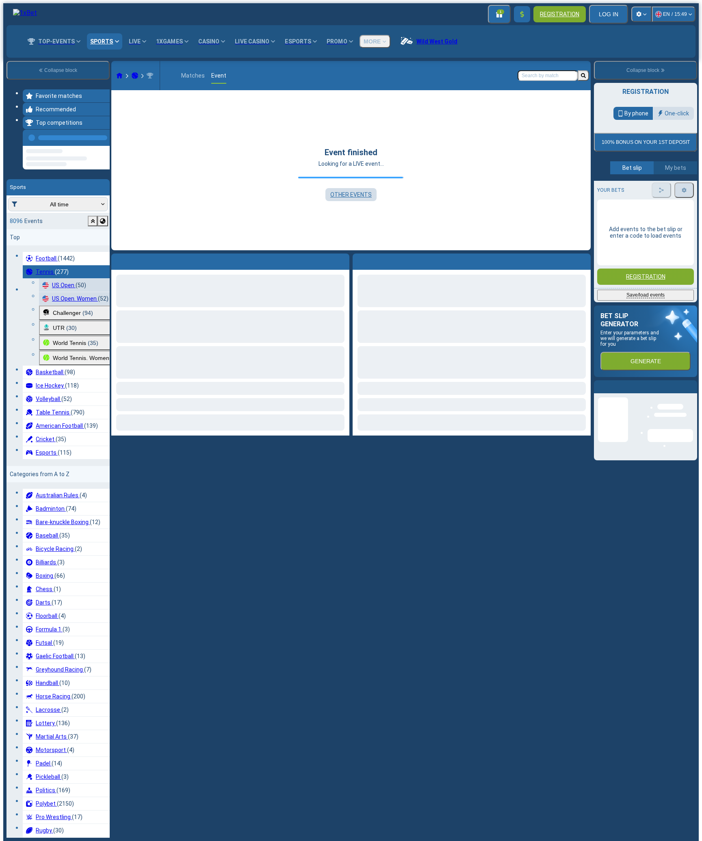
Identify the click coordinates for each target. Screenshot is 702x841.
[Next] (377, 260)
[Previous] (101, 136)
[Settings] (641, 14)
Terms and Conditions (649, 191)
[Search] (583, 75)
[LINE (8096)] (119, 75)
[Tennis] (135, 75)
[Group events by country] (103, 202)
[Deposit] (522, 14)
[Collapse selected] (93, 202)
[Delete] (582, 260)
